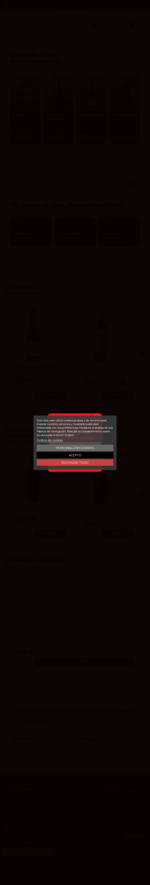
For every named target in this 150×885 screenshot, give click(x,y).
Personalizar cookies (75, 448)
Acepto (75, 455)
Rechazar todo (75, 462)
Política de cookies (50, 440)
